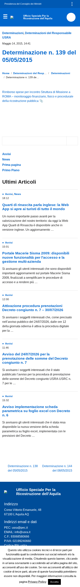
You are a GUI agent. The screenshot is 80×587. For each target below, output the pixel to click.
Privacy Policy (37, 581)
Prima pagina (11, 164)
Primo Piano (11, 170)
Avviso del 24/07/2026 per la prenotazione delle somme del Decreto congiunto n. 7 (35, 358)
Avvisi (7, 154)
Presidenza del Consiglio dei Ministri (22, 4)
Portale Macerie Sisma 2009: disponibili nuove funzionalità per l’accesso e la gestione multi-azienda (35, 257)
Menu (5, 17)
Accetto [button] (54, 582)
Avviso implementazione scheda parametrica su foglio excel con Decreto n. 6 (36, 411)
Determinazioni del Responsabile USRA (38, 73)
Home (5, 73)
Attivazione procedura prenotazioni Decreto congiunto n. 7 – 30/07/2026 (32, 308)
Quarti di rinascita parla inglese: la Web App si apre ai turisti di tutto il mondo (35, 207)
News (6, 159)
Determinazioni (12, 33)
